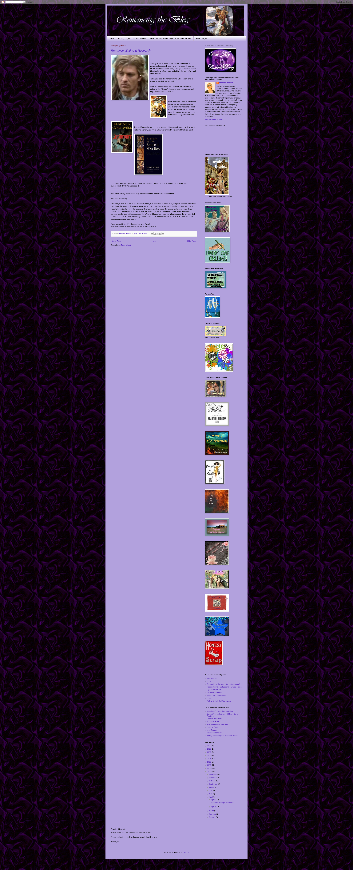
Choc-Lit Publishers (214, 719)
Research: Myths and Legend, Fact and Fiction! (170, 38)
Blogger (186, 852)
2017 (209, 749)
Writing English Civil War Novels (132, 38)
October (212, 781)
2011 (209, 768)
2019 (209, 746)
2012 (209, 765)
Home (111, 38)
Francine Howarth (226, 83)
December (213, 774)
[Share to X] (157, 233)
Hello (209, 698)
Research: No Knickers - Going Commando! (223, 684)
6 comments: (143, 233)
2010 (209, 772)
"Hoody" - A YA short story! (216, 695)
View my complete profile (214, 120)
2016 (209, 752)
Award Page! (201, 38)
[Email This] (152, 233)
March (211, 811)
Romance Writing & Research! (131, 50)
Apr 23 (214, 800)
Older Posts (191, 241)
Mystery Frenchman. (214, 693)
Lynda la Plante (213, 727)
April (211, 797)
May (211, 794)
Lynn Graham (212, 730)
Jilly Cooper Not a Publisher (217, 724)
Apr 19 (214, 807)
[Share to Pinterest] (162, 233)
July (211, 791)
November (213, 778)
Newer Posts (116, 241)
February (212, 814)
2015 (209, 755)
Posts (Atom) (126, 245)
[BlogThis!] (154, 233)
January (212, 817)
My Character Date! (214, 690)
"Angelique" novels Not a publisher (220, 711)
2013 (209, 762)
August (212, 787)
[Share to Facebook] (160, 233)
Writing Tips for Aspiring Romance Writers (222, 736)
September (213, 784)
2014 (209, 759)
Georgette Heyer (213, 722)
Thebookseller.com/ (214, 733)
